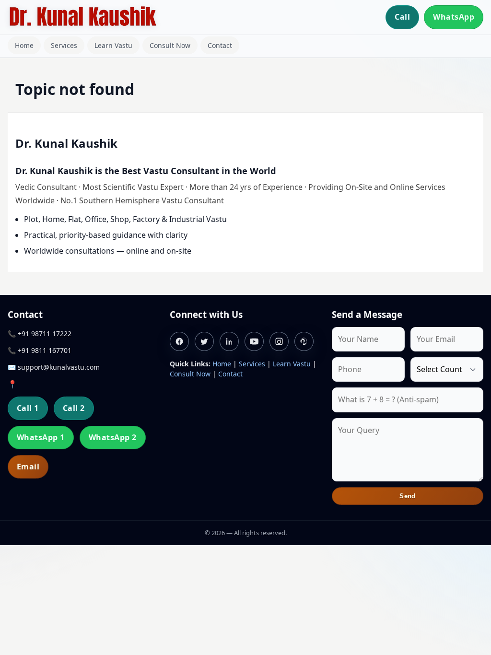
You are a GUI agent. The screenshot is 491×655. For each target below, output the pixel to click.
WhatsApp (453, 17)
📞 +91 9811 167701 (39, 350)
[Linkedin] (229, 341)
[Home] (82, 17)
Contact (220, 45)
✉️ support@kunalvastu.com (54, 367)
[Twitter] (204, 341)
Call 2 (74, 408)
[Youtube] (254, 341)
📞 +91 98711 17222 (39, 333)
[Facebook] (179, 341)
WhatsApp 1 (41, 437)
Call (402, 17)
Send (407, 496)
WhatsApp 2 (113, 437)
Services (64, 45)
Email (28, 466)
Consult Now (170, 45)
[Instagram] (279, 341)
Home (24, 45)
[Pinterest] (304, 341)
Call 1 (28, 408)
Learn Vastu (113, 45)
